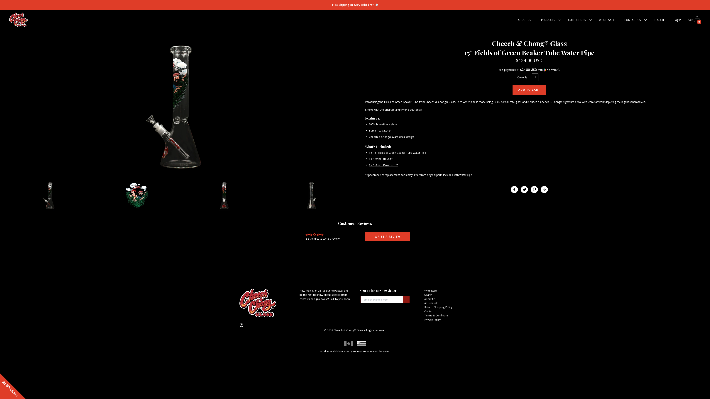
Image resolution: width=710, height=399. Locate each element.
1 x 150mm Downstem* (383, 165)
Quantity (522, 77)
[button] (529, 70)
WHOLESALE (606, 20)
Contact (429, 311)
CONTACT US (632, 20)
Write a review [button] (387, 236)
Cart (694, 21)
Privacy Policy (432, 319)
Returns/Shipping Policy (438, 307)
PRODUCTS (548, 20)
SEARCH (659, 20)
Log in (677, 20)
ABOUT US (524, 20)
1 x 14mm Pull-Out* (381, 159)
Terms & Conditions (436, 315)
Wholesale (430, 290)
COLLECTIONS (577, 20)
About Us (429, 299)
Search (428, 294)
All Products (431, 303)
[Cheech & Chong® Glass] (514, 190)
